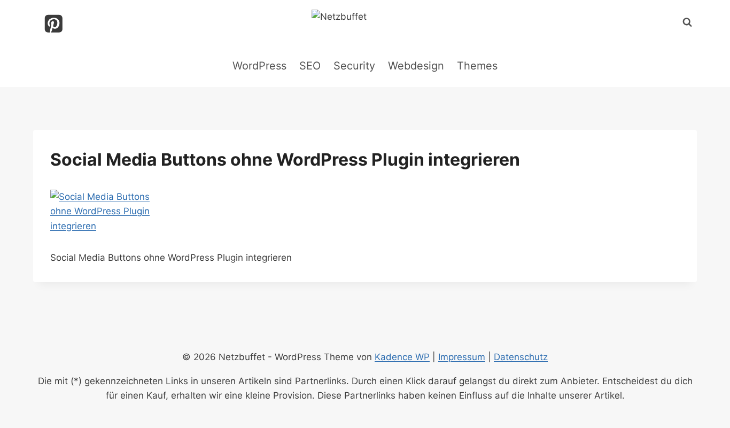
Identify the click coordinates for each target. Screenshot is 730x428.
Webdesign (416, 65)
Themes (477, 65)
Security (354, 65)
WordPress (259, 65)
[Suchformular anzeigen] (687, 22)
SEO (310, 65)
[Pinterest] (53, 23)
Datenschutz (521, 357)
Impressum (461, 357)
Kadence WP (402, 357)
